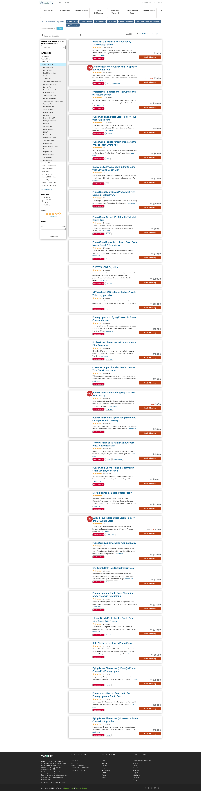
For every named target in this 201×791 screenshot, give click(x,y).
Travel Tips (147, 2)
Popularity (142, 34)
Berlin (104, 772)
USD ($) (58, 2)
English (67, 2)
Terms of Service (81, 788)
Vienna (104, 763)
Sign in (159, 2)
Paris (103, 761)
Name (159, 34)
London (104, 765)
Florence (105, 780)
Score (149, 34)
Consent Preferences (79, 770)
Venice (104, 777)
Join (155, 2)
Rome (104, 775)
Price (154, 34)
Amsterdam (106, 770)
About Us (75, 763)
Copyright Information (80, 768)
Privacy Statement (78, 765)
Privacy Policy (69, 788)
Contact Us (76, 761)
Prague (104, 768)
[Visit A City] (47, 756)
